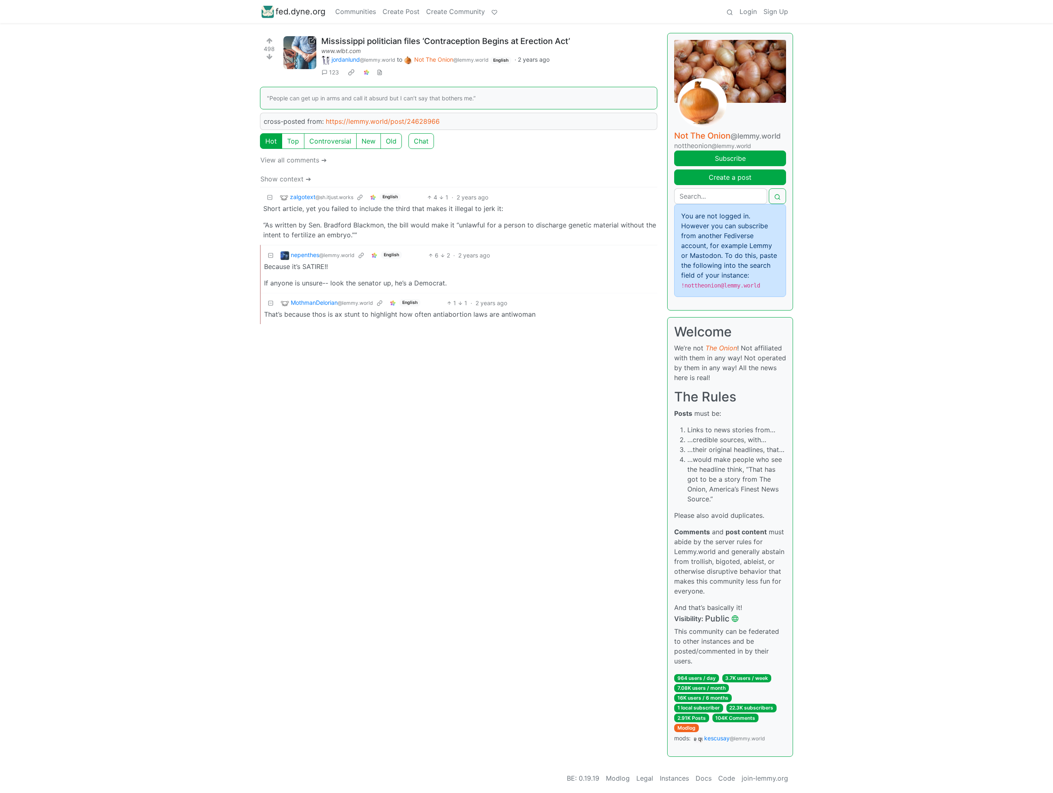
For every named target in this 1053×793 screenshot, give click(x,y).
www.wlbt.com (341, 50)
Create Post (401, 11)
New (369, 141)
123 (334, 72)
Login (748, 11)
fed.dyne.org (300, 11)
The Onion (721, 348)
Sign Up (775, 11)
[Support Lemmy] (494, 11)
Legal (644, 778)
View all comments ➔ (293, 160)
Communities (355, 11)
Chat (421, 141)
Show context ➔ (285, 179)
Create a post (730, 177)
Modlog (686, 728)
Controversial (330, 141)
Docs (704, 778)
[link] (351, 72)
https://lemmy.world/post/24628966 (383, 121)
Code (726, 778)
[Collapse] (269, 197)
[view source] (379, 72)
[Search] (729, 11)
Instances (674, 778)
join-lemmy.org (765, 778)
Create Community (455, 11)
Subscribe (730, 158)
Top (293, 141)
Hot (271, 141)
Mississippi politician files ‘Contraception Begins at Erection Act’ (445, 41)
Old (391, 141)
